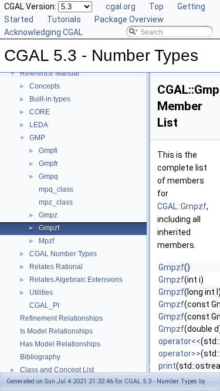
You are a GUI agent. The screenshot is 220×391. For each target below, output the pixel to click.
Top (156, 6)
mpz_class (56, 202)
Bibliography (40, 357)
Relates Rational (56, 267)
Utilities (41, 292)
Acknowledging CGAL (43, 32)
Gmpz (48, 215)
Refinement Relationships (61, 318)
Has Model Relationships (60, 344)
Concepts (44, 86)
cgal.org (121, 6)
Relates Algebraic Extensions (76, 280)
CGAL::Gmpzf (182, 206)
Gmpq (48, 176)
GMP (37, 138)
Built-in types (49, 99)
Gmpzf (49, 228)
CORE (39, 112)
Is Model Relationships (56, 331)
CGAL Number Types (63, 254)
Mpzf (46, 241)
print (167, 365)
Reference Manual (49, 73)
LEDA (38, 125)
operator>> (179, 353)
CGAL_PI (44, 305)
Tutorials (64, 19)
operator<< (179, 341)
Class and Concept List (57, 370)
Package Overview (129, 19)
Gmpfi (48, 151)
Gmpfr (48, 163)
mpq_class (56, 189)
